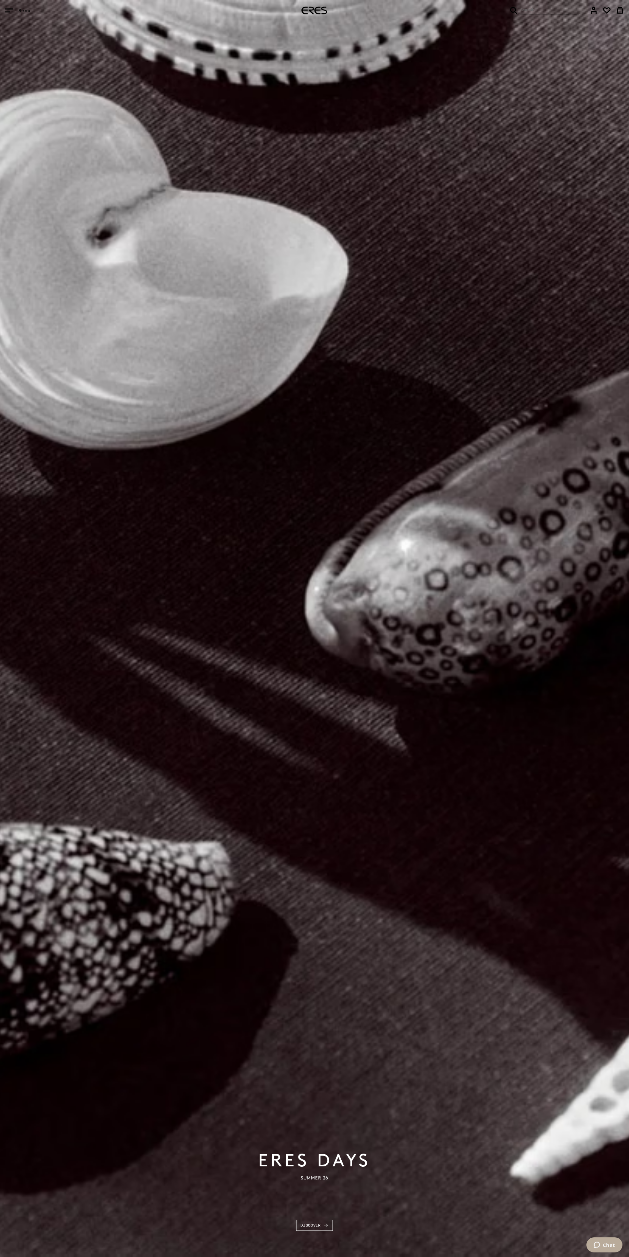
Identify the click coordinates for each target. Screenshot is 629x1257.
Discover (310, 1225)
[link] (594, 10)
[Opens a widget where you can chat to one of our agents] (604, 1245)
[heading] (314, 10)
